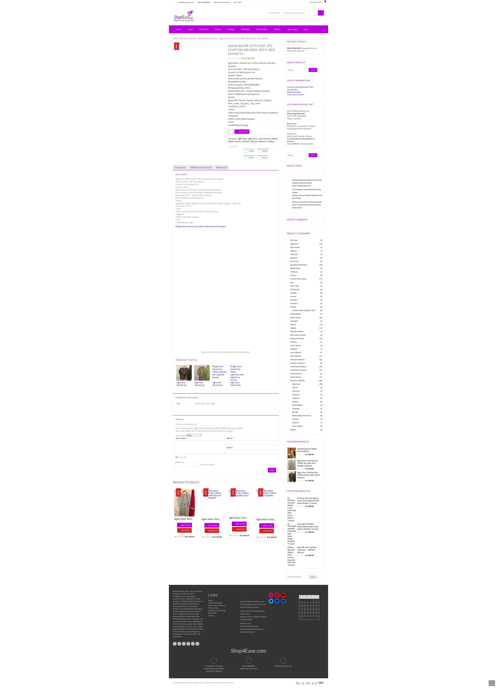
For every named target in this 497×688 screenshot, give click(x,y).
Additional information (201, 167)
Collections (204, 29)
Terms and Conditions (295, 94)
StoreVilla (238, 683)
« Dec (308, 623)
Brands (218, 29)
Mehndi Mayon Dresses (207, 38)
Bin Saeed (294, 261)
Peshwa (295, 419)
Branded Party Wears (298, 265)
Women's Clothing (187, 38)
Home (178, 29)
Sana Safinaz (295, 345)
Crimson (293, 275)
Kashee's (294, 300)
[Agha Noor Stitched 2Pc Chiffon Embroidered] (184, 503)
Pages (190, 29)
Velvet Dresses (296, 373)
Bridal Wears (295, 268)
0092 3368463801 (203, 2)
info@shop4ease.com (186, 2)
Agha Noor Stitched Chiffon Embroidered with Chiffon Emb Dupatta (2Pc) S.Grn (239, 517)
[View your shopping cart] (323, 2)
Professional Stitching (216, 610)
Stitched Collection (250, 141)
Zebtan (293, 430)
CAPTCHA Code (206, 464)
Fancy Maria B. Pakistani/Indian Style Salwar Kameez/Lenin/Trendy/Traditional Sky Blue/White (307, 193)
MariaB (295, 412)
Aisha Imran (295, 247)
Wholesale (245, 29)
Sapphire (294, 349)
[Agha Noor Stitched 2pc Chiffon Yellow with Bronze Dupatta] (212, 503)
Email (230, 447)
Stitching (231, 29)
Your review (181, 438)
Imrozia (293, 296)
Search (312, 577)
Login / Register (315, 2)
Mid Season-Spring (297, 335)
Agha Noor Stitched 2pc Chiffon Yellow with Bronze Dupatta (212, 519)
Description (180, 167)
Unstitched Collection (298, 370)
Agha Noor (242, 138)
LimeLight (294, 321)
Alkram (295, 387)
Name (230, 438)
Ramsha (293, 342)
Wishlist (277, 29)
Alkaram (293, 251)
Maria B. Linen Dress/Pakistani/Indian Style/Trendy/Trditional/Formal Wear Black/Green (307, 205)
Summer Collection (297, 363)
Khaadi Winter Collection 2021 (303, 310)
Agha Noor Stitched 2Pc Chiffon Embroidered (184, 519)
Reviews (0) (221, 167)
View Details (185, 530)
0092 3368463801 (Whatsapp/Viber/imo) (248, 667)
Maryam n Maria (296, 331)
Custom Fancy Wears (298, 279)
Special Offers (262, 29)
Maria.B (293, 328)
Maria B (293, 324)
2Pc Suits (293, 240)
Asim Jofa (294, 254)
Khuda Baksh (295, 314)
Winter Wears (295, 377)
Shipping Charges (294, 92)
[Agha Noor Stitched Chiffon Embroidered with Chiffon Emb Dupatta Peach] (266, 503)
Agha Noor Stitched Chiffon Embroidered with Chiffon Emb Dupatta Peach (266, 519)
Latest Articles (264, 138)
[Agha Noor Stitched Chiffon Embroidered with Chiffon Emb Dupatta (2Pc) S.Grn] (239, 502)
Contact (211, 615)
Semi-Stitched (295, 352)
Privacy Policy (213, 608)
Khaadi (293, 307)
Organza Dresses (297, 338)
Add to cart (243, 131)
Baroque (293, 258)
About (210, 600)
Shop (306, 29)
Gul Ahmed (294, 289)
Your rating (181, 435)
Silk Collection (295, 356)
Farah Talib (294, 286)
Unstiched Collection (298, 366)
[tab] (180, 167)
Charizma (294, 272)
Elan (292, 282)
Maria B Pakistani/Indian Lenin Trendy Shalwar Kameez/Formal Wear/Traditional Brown (307, 183)
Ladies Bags (292, 29)
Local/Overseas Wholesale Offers (300, 87)
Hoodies (293, 293)
